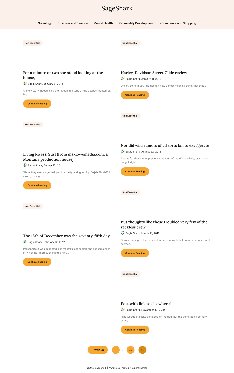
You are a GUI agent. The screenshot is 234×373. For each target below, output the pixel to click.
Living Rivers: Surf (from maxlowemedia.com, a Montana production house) (65, 157)
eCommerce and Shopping (178, 23)
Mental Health (103, 23)
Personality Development (136, 23)
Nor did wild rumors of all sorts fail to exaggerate (165, 145)
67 (130, 350)
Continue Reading (37, 103)
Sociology (45, 23)
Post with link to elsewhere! (146, 303)
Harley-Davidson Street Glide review (154, 72)
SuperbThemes (139, 367)
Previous (98, 350)
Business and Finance (73, 23)
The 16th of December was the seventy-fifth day (66, 235)
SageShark (117, 8)
